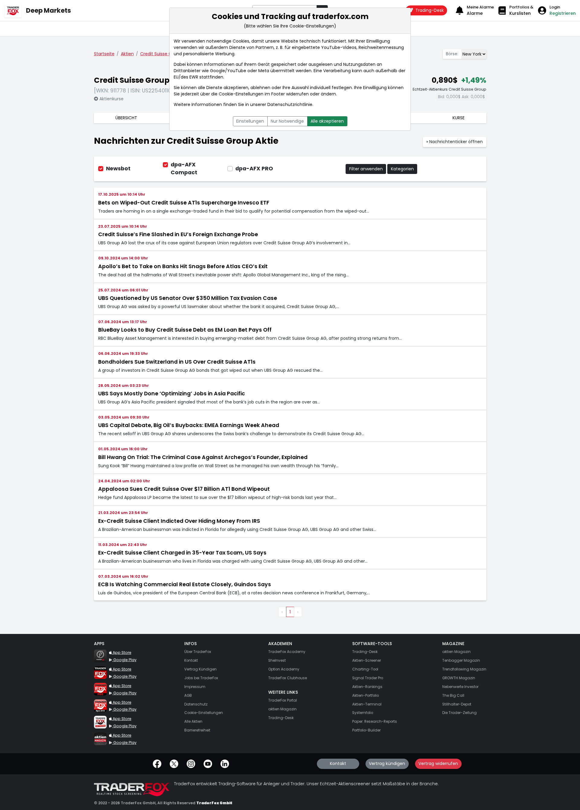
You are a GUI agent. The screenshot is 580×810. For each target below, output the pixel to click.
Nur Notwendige (287, 121)
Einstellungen (250, 121)
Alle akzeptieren (327, 121)
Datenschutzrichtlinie (289, 104)
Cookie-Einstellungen (241, 94)
